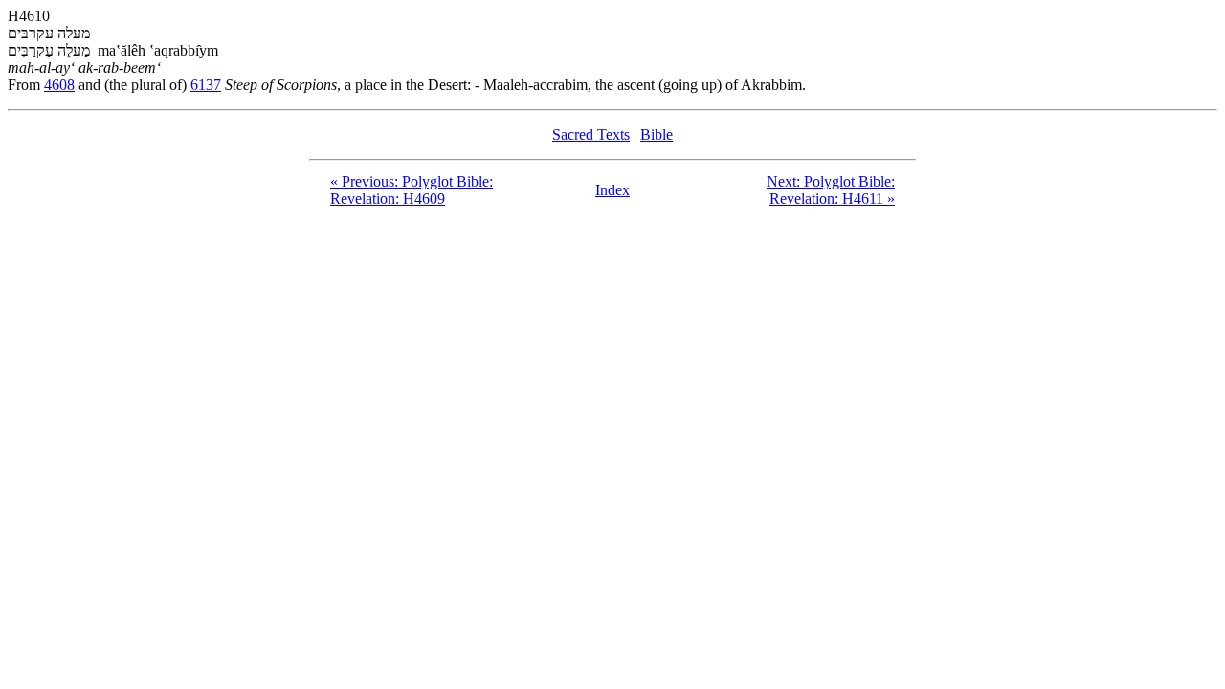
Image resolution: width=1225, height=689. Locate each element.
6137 (205, 85)
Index (612, 190)
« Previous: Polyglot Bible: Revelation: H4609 (411, 190)
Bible (656, 134)
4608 (59, 85)
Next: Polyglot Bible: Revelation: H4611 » (831, 190)
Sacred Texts (591, 134)
